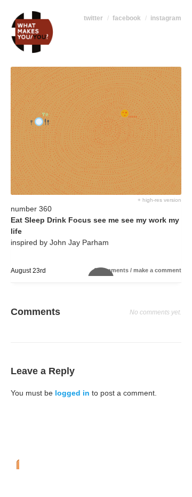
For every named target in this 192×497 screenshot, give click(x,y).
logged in (72, 393)
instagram (165, 18)
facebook (127, 18)
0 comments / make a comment (137, 270)
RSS (15, 463)
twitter (93, 18)
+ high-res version (159, 200)
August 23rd (28, 270)
